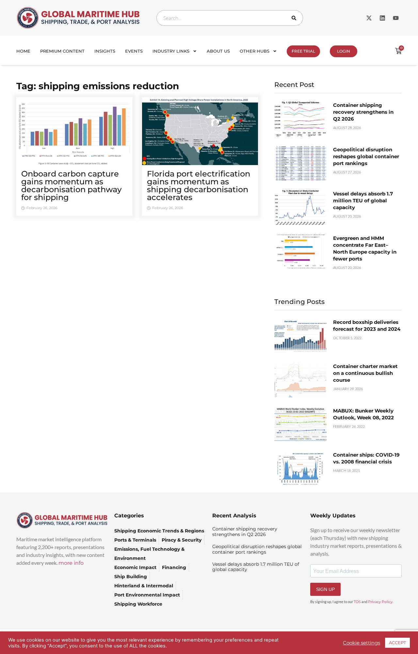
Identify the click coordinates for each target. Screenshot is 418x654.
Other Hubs (254, 51)
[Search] (295, 18)
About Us (218, 51)
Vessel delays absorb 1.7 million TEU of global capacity (363, 200)
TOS (357, 601)
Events (134, 51)
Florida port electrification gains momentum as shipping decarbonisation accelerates (198, 185)
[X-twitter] (369, 18)
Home (23, 51)
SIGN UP (325, 589)
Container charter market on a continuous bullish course (365, 373)
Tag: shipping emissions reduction (97, 86)
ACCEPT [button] (397, 642)
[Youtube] (396, 18)
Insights (104, 51)
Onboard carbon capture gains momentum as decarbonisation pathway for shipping (71, 185)
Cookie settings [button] (361, 643)
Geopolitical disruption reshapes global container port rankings (366, 156)
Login (343, 51)
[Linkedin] (382, 18)
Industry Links (171, 51)
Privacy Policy (380, 601)
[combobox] (229, 18)
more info (71, 563)
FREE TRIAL (303, 51)
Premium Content (62, 51)
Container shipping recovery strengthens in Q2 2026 (363, 112)
